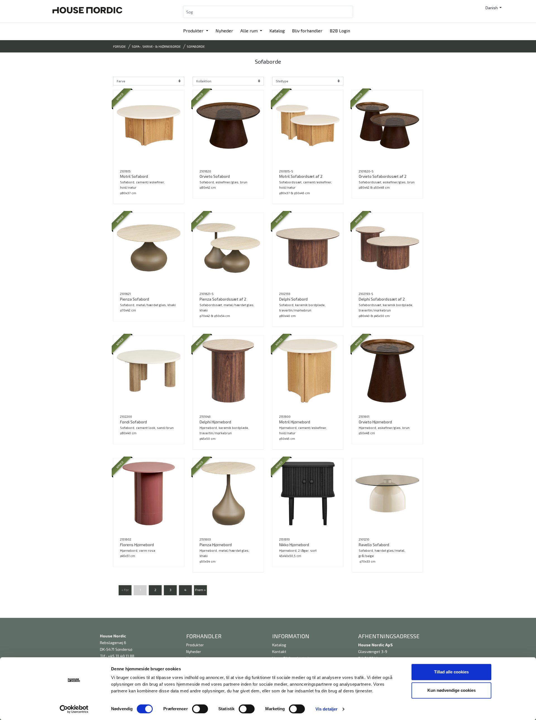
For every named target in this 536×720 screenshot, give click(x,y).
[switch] (200, 708)
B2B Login (340, 30)
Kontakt (279, 651)
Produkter (194, 30)
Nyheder (224, 30)
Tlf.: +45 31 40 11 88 (117, 656)
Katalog (277, 30)
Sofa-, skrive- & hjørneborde (156, 46)
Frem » (200, 590)
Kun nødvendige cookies (451, 690)
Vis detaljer (326, 709)
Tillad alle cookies (451, 671)
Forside (119, 46)
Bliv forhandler (307, 30)
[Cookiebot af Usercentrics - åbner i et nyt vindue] (74, 709)
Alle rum (249, 30)
